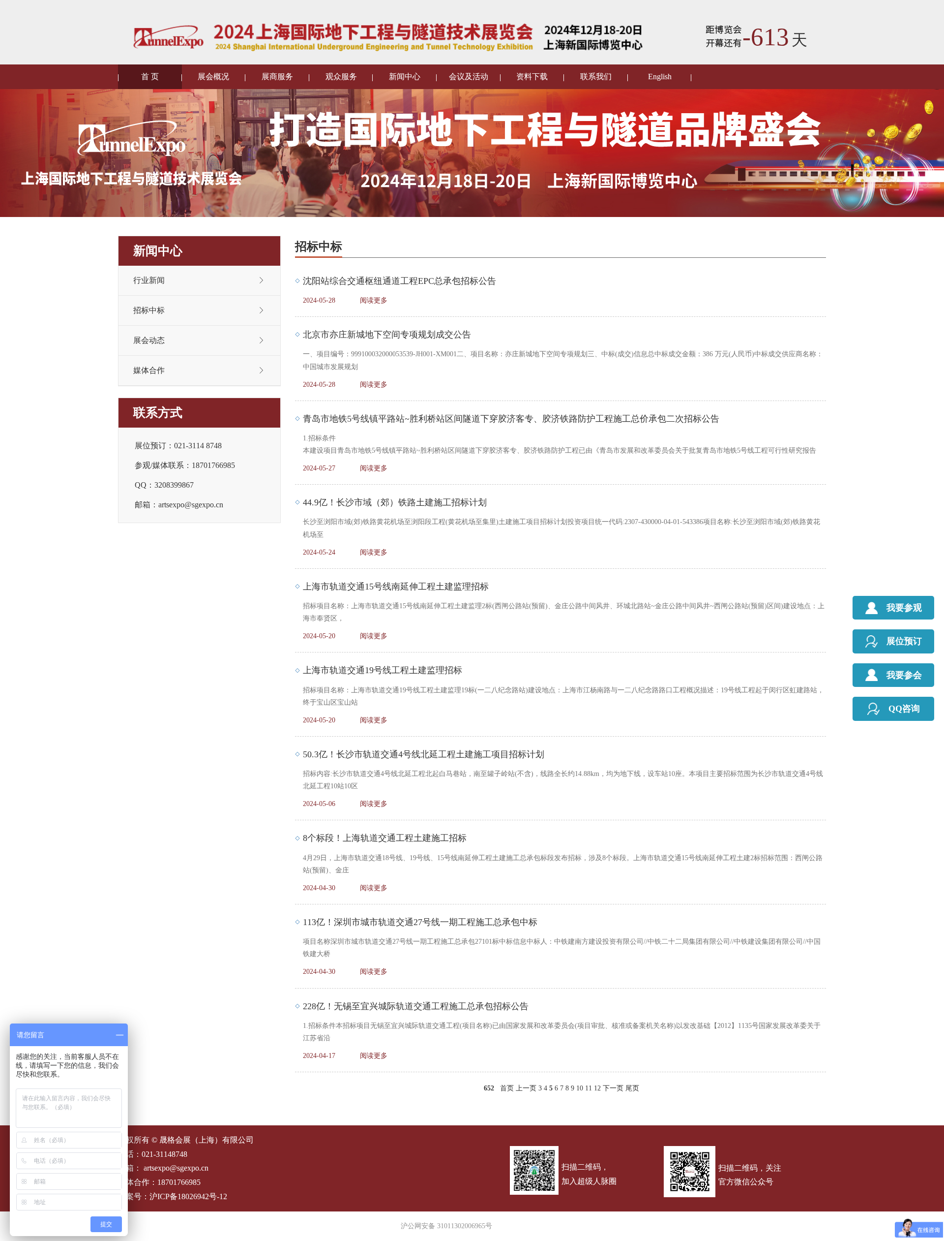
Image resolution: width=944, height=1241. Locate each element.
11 (588, 1088)
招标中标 (149, 310)
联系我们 (596, 76)
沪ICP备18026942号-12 (188, 1196)
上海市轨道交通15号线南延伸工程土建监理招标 (396, 586)
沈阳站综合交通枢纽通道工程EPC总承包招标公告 (399, 281)
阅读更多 (373, 300)
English (660, 76)
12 (597, 1088)
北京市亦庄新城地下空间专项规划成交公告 (387, 335)
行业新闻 (149, 280)
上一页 (526, 1088)
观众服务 (341, 76)
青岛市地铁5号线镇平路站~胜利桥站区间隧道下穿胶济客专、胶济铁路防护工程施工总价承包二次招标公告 (511, 419)
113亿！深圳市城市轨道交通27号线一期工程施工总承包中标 (420, 922)
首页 (507, 1088)
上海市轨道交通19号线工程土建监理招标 (382, 670)
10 (579, 1088)
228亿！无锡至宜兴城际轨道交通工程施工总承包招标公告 (416, 1006)
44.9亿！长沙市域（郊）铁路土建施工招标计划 (395, 502)
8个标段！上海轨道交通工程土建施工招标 (385, 838)
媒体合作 (149, 370)
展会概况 (213, 76)
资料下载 (532, 76)
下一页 (613, 1088)
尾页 (632, 1088)
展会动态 (149, 340)
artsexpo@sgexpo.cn (176, 1168)
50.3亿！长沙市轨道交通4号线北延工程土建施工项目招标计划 (423, 754)
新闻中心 (404, 76)
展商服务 (277, 76)
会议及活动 (468, 76)
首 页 (150, 76)
